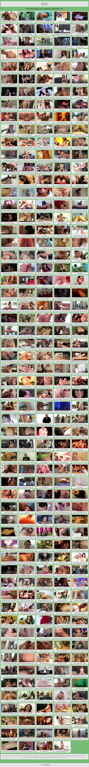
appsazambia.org (46, 765)
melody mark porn (44, 3)
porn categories (45, 4)
